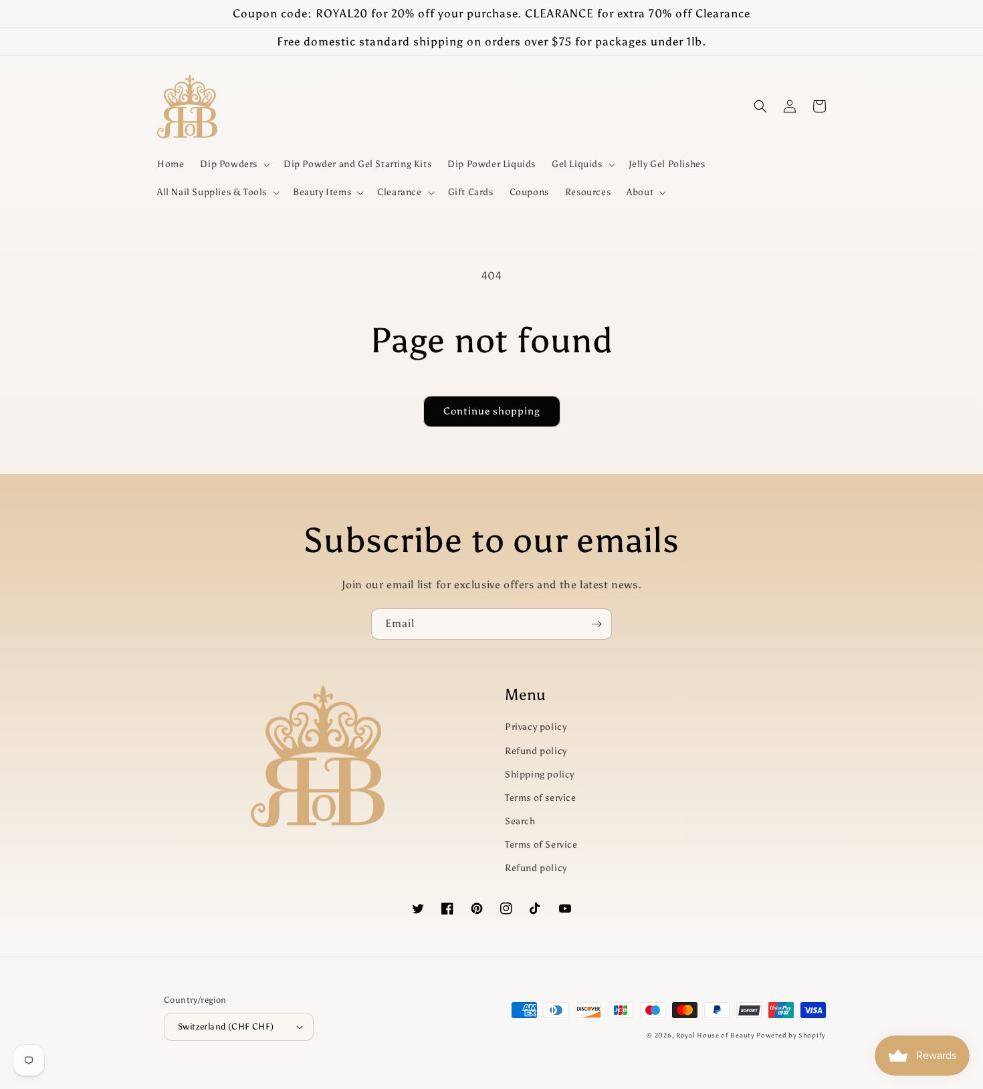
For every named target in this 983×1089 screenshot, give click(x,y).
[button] (234, 164)
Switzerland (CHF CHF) (226, 1026)
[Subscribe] (596, 624)
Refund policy (536, 751)
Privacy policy (535, 727)
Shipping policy (539, 774)
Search (520, 821)
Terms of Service (541, 844)
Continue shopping (491, 411)
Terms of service (540, 798)
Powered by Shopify (791, 1036)
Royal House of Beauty (716, 1036)
